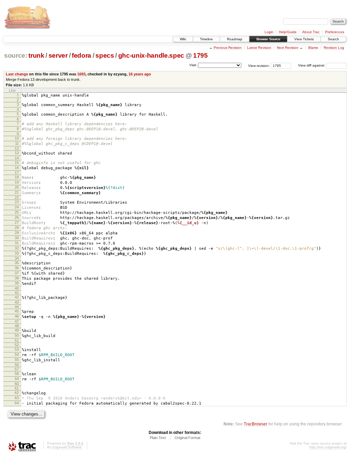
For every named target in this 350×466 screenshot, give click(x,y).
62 (17, 393)
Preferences (334, 32)
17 (17, 173)
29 (17, 233)
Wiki (183, 39)
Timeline (206, 39)
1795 (200, 55)
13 (17, 153)
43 (17, 302)
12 (17, 148)
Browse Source (268, 39)
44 (17, 307)
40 (17, 288)
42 (17, 297)
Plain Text (158, 438)
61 (17, 388)
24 (17, 207)
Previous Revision (228, 47)
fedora (81, 55)
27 (17, 222)
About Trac (311, 32)
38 (17, 278)
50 (17, 335)
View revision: (259, 65)
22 (17, 197)
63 (17, 398)
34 (17, 258)
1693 (81, 74)
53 (17, 349)
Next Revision (287, 47)
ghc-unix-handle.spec (151, 55)
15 (17, 162)
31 (17, 243)
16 (17, 167)
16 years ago (140, 74)
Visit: (193, 65)
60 (17, 384)
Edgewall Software (67, 447)
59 (17, 379)
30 (17, 238)
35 (17, 263)
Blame (313, 47)
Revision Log (334, 47)
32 (17, 248)
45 (17, 311)
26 (17, 217)
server (58, 55)
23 (17, 202)
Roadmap (234, 39)
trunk (36, 55)
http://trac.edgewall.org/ (328, 447)
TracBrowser (255, 424)
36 (17, 268)
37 (17, 273)
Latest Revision (259, 47)
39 (17, 283)
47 (17, 321)
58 (17, 374)
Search (333, 39)
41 (17, 293)
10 (17, 138)
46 (17, 316)
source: (15, 55)
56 (17, 365)
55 (17, 360)
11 (17, 143)
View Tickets (304, 39)
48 (17, 326)
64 (17, 403)
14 (17, 158)
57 (17, 369)
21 (17, 192)
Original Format (187, 438)
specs (104, 55)
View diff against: (312, 65)
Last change (17, 74)
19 (17, 182)
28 (17, 227)
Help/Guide (288, 32)
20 (17, 187)
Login (269, 32)
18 (17, 177)
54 (17, 354)
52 (17, 345)
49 (17, 330)
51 (17, 340)
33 (17, 253)
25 (17, 212)
